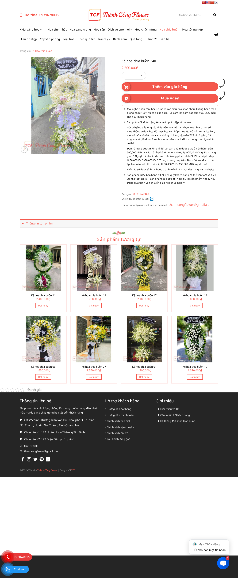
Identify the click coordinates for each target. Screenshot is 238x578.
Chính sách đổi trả (117, 433)
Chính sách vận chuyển (120, 427)
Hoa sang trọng (80, 29)
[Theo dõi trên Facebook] (23, 459)
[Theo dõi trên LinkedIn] (48, 459)
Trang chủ (26, 50)
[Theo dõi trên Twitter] (35, 459)
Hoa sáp (99, 29)
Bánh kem (120, 39)
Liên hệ (165, 39)
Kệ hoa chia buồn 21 (43, 295)
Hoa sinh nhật (57, 29)
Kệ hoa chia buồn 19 (195, 366)
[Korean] (216, 2)
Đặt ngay (43, 305)
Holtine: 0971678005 (42, 15)
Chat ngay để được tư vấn (135, 198)
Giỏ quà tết (87, 39)
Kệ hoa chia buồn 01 (144, 366)
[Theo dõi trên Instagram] (29, 459)
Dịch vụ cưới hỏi (119, 29)
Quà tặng (136, 39)
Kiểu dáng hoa (29, 29)
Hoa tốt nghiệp (192, 29)
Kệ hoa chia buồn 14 (195, 295)
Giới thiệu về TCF (170, 409)
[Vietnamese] (204, 2)
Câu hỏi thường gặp (118, 439)
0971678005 (141, 194)
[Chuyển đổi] (23, 223)
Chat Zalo (20, 569)
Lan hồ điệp (29, 39)
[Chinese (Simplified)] (212, 2)
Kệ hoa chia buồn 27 (94, 366)
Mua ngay (170, 98)
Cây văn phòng (50, 39)
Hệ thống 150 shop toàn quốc (177, 421)
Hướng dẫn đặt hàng (119, 409)
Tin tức (152, 39)
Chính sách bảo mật (118, 421)
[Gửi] (215, 15)
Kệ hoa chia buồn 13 (94, 295)
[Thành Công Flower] (119, 15)
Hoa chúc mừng (146, 29)
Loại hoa (69, 39)
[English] (208, 2)
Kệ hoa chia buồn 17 (144, 295)
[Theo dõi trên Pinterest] (42, 459)
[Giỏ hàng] (216, 34)
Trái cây (103, 39)
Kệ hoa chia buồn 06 (43, 366)
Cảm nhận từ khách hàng (175, 415)
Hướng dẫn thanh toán (120, 415)
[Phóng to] (24, 149)
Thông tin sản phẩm (39, 223)
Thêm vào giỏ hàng (169, 86)
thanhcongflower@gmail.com (190, 204)
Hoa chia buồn (169, 29)
